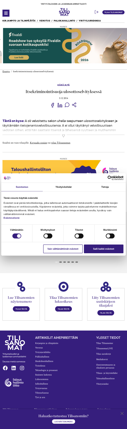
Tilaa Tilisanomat (113, 12)
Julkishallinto (41, 384)
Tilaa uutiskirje (103, 354)
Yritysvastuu (41, 388)
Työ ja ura (40, 397)
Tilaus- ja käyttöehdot (107, 373)
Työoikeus (40, 366)
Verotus (44, 20)
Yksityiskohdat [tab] (63, 187)
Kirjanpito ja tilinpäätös (19, 20)
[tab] (56, 262)
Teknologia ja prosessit (46, 370)
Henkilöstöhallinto (44, 361)
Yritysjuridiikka (90, 20)
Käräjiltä (63, 84)
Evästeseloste (12, 217)
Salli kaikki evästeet (103, 248)
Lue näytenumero (64, 421)
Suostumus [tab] (22, 187)
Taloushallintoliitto (105, 379)
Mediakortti (102, 359)
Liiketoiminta (41, 379)
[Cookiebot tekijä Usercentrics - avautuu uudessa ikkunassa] (109, 178)
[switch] (48, 235)
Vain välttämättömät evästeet (62, 248)
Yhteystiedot (102, 384)
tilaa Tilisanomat (60, 143)
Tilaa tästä (21, 309)
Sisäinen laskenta (43, 375)
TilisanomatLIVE (104, 348)
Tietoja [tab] (105, 187)
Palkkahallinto (64, 20)
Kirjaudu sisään (38, 143)
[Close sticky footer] (122, 414)
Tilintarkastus (42, 393)
